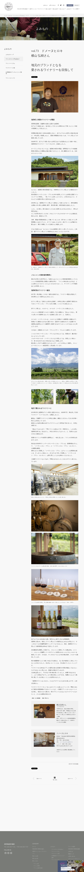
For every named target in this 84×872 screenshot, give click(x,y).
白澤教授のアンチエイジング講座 (14, 72)
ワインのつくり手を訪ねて (13, 59)
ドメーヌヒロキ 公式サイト (66, 742)
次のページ (70, 778)
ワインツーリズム (10, 63)
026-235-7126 (11, 847)
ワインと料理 (37, 865)
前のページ (39, 778)
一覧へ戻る (54, 779)
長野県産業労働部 (9, 844)
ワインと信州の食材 (38, 868)
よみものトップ (10, 54)
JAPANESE (70, 5)
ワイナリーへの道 (10, 68)
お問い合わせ (52, 5)
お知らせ (45, 5)
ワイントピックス (10, 78)
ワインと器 (36, 863)
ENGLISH (76, 5)
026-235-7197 (24, 847)
